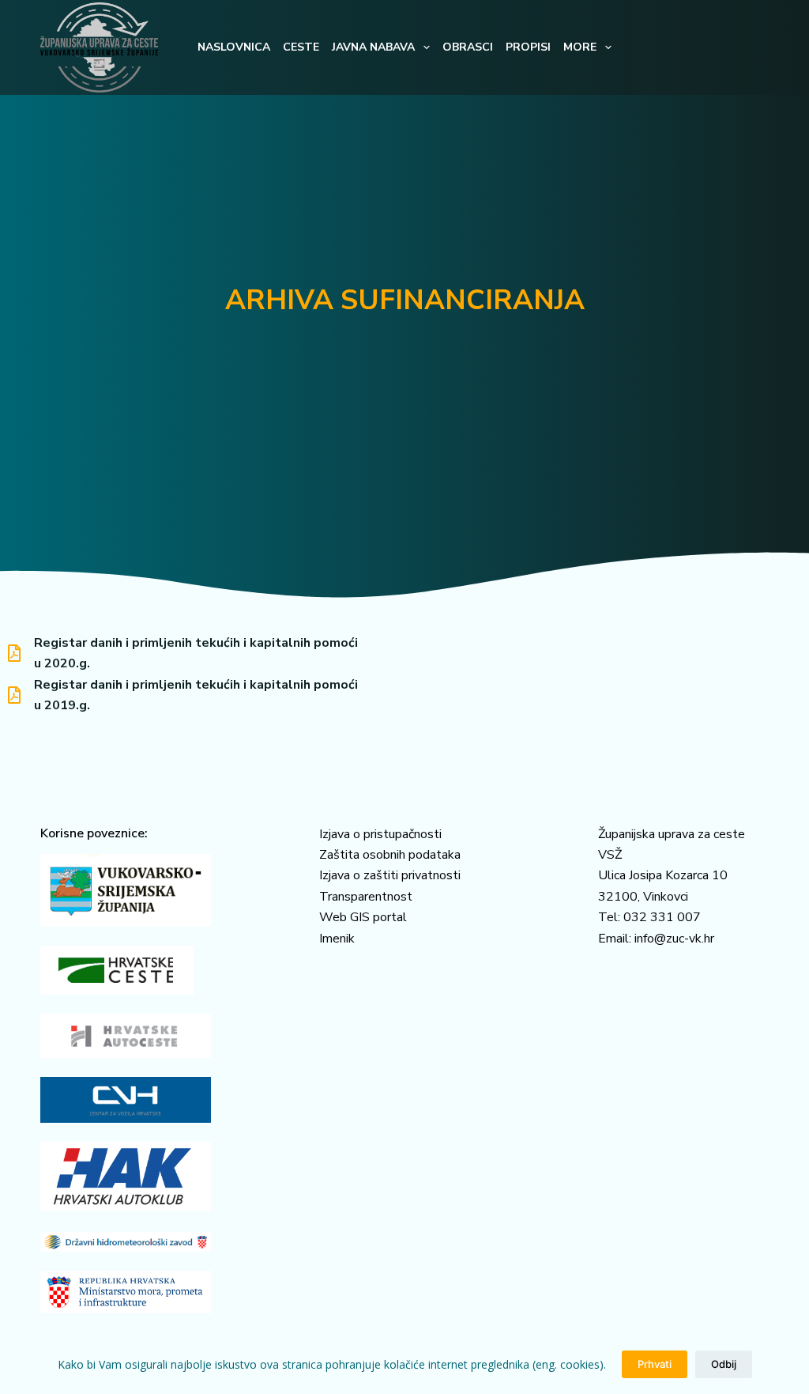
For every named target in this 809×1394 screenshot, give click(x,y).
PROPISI (528, 47)
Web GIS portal (363, 917)
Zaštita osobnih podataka (390, 854)
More (579, 47)
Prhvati (655, 1364)
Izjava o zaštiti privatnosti (390, 875)
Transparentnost (365, 896)
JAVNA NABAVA (373, 47)
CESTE (301, 47)
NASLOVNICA (234, 47)
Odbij (723, 1364)
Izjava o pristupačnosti (380, 834)
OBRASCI (467, 47)
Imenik (337, 938)
